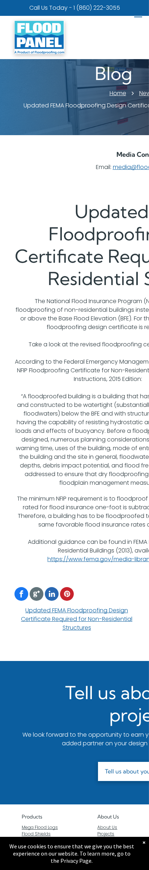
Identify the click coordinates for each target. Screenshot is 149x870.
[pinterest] (67, 595)
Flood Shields (36, 834)
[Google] (36, 595)
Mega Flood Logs (40, 827)
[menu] (138, 15)
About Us (108, 816)
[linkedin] (52, 595)
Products (32, 816)
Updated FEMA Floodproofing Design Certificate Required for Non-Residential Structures (76, 619)
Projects (105, 834)
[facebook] (21, 595)
